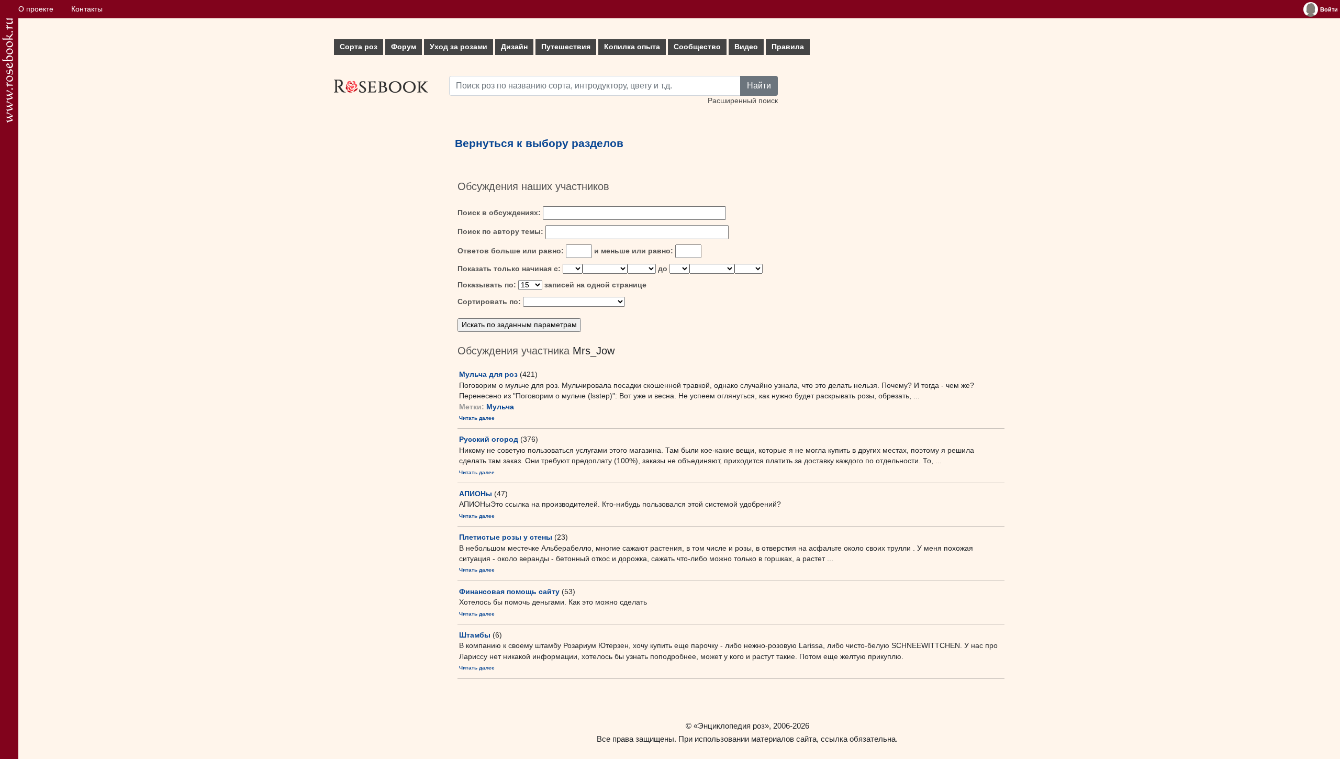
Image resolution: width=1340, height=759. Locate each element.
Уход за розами (458, 47)
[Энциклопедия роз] (7, 70)
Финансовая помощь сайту (509, 591)
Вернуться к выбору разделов (539, 143)
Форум (403, 47)
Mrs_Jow (594, 350)
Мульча (500, 407)
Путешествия (565, 47)
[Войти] (1310, 9)
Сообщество (697, 47)
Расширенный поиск (743, 101)
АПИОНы (475, 493)
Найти (759, 85)
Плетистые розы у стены (505, 537)
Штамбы (474, 635)
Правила (788, 47)
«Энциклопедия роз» (731, 725)
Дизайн (514, 47)
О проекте (35, 9)
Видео (746, 47)
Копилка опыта (632, 47)
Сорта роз (358, 47)
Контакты (87, 9)
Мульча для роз (488, 374)
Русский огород (488, 439)
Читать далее (477, 418)
